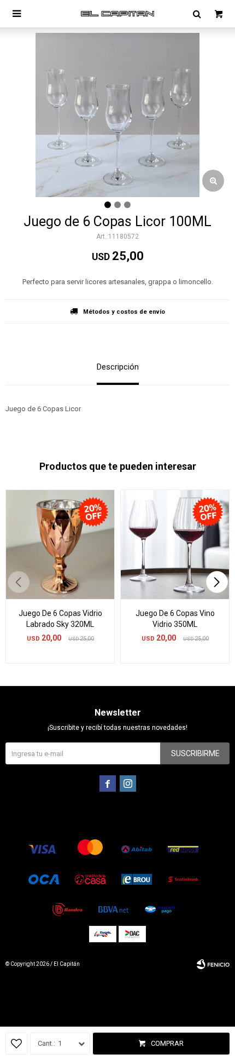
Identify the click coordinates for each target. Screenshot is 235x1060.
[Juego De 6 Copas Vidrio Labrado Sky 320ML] (60, 544)
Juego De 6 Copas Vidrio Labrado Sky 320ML (60, 619)
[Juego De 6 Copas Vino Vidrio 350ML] (175, 544)
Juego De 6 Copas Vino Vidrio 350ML (175, 619)
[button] (216, 582)
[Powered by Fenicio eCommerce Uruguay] (213, 964)
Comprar (167, 1043)
